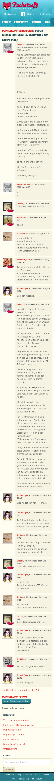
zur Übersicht (9, 690)
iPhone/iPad (9, 775)
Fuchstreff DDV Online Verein (18, 725)
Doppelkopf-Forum (14, 696)
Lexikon (46, 775)
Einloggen (45, 14)
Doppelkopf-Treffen (13, 734)
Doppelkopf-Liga (12, 729)
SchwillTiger (22, 288)
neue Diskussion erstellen (16, 701)
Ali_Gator (21, 233)
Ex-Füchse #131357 (25, 184)
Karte (37, 775)
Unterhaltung (10, 749)
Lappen (20, 204)
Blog (19, 775)
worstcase (21, 217)
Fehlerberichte (11, 739)
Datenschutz (24, 779)
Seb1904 (20, 659)
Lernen (36, 21)
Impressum (37, 779)
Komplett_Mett (23, 260)
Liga (47, 21)
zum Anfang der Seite (29, 690)
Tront (19, 45)
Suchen (9, 769)
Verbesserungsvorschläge (16, 720)
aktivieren (30, 14)
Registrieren (10, 14)
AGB (13, 779)
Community (21, 21)
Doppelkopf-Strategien (17, 30)
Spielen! (7, 21)
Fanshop (28, 775)
